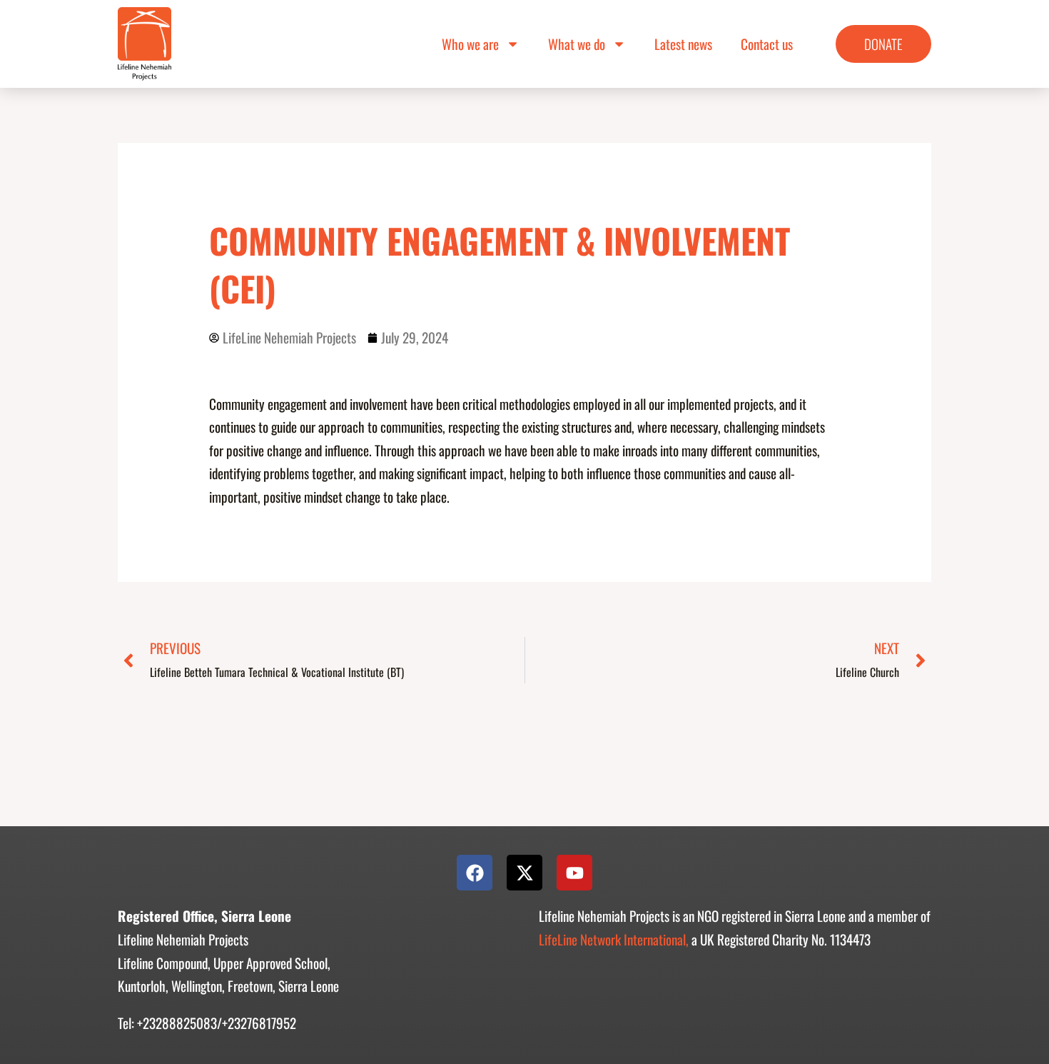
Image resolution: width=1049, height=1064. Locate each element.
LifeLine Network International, (614, 939)
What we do (576, 44)
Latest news (683, 44)
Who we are (470, 44)
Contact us (767, 44)
